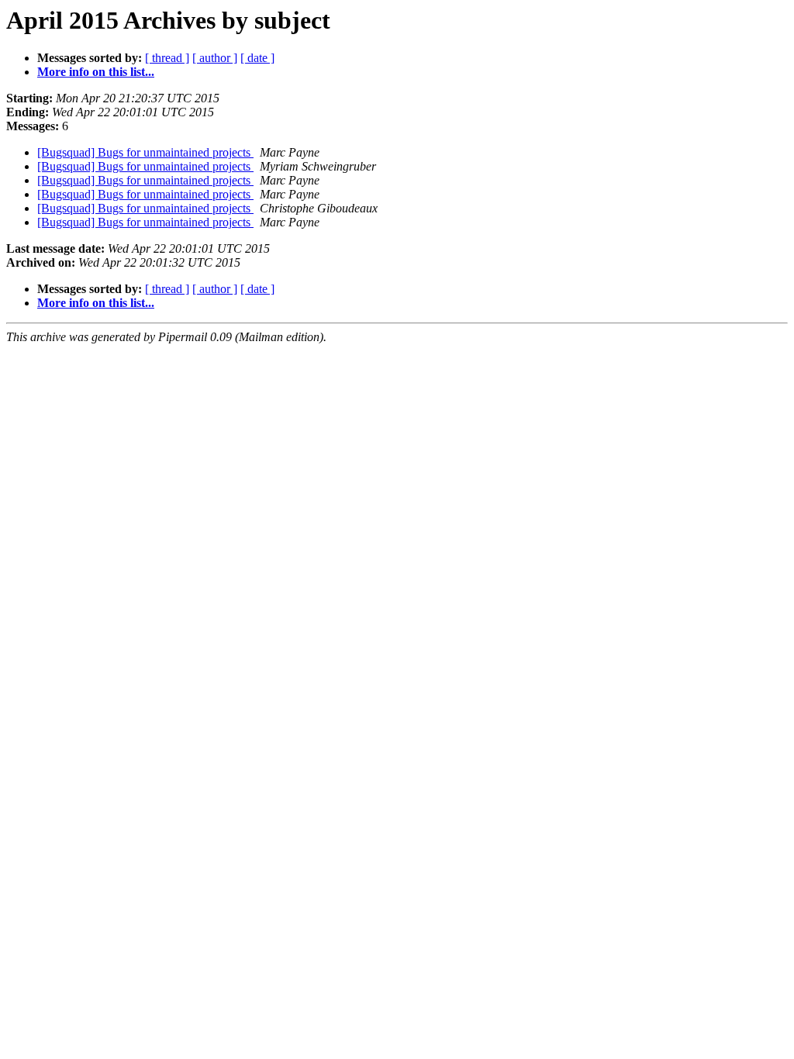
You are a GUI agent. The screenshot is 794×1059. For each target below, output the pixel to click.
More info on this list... (95, 71)
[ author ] (214, 57)
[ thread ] (167, 57)
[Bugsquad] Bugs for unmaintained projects (145, 152)
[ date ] (257, 57)
